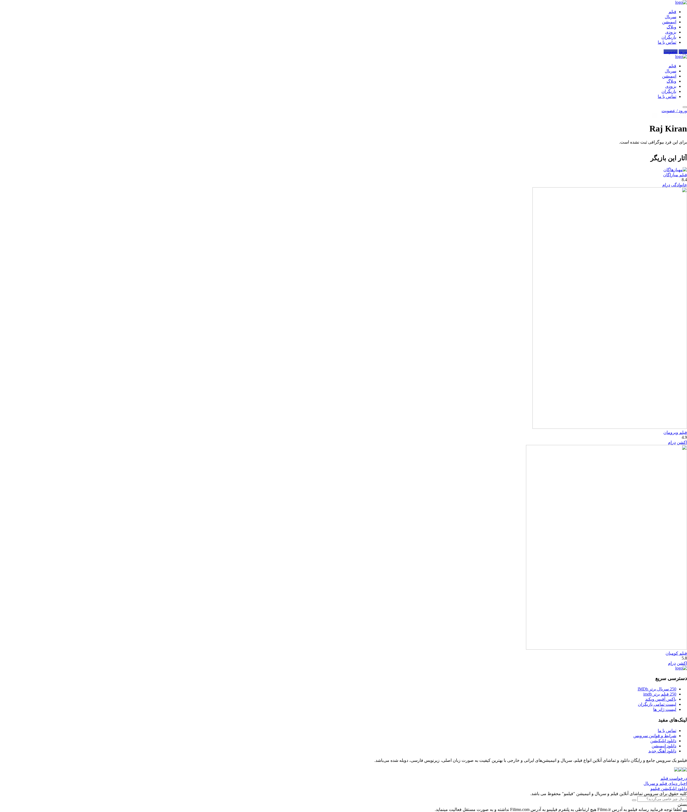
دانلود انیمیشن (664, 746)
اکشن (682, 442)
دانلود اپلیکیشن (663, 740)
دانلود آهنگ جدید (662, 751)
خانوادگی (679, 184)
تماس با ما (667, 42)
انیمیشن (669, 22)
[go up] (685, 811)
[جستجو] (685, 107)
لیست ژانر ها (664, 709)
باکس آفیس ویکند (660, 699)
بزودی (670, 32)
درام (666, 184)
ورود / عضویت (674, 110)
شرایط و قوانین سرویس (654, 735)
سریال (670, 16)
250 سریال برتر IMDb (657, 689)
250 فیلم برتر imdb (659, 694)
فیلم (672, 11)
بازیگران (669, 37)
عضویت (671, 51)
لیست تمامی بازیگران (657, 704)
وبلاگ (671, 27)
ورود (683, 51)
